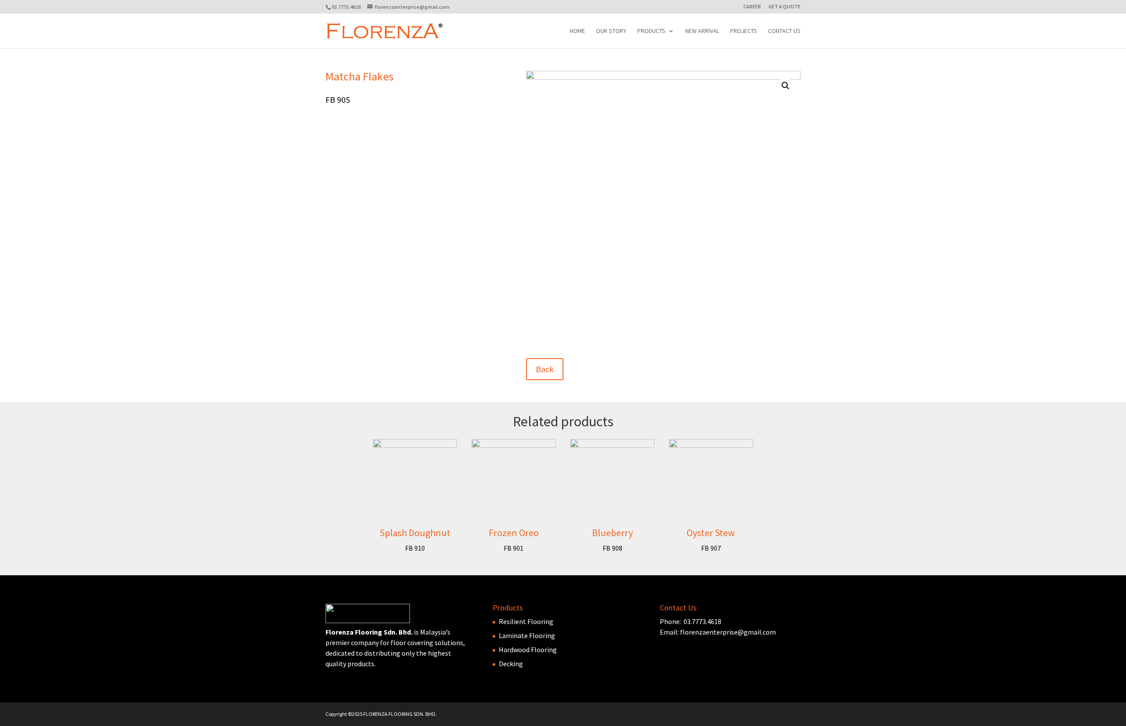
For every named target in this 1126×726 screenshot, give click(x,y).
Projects (743, 31)
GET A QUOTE (784, 7)
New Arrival (702, 31)
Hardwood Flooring (528, 649)
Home (577, 31)
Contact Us (784, 31)
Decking (511, 663)
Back (545, 368)
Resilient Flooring (526, 621)
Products (651, 31)
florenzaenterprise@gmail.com (728, 632)
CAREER (752, 7)
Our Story (611, 31)
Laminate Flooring (527, 635)
